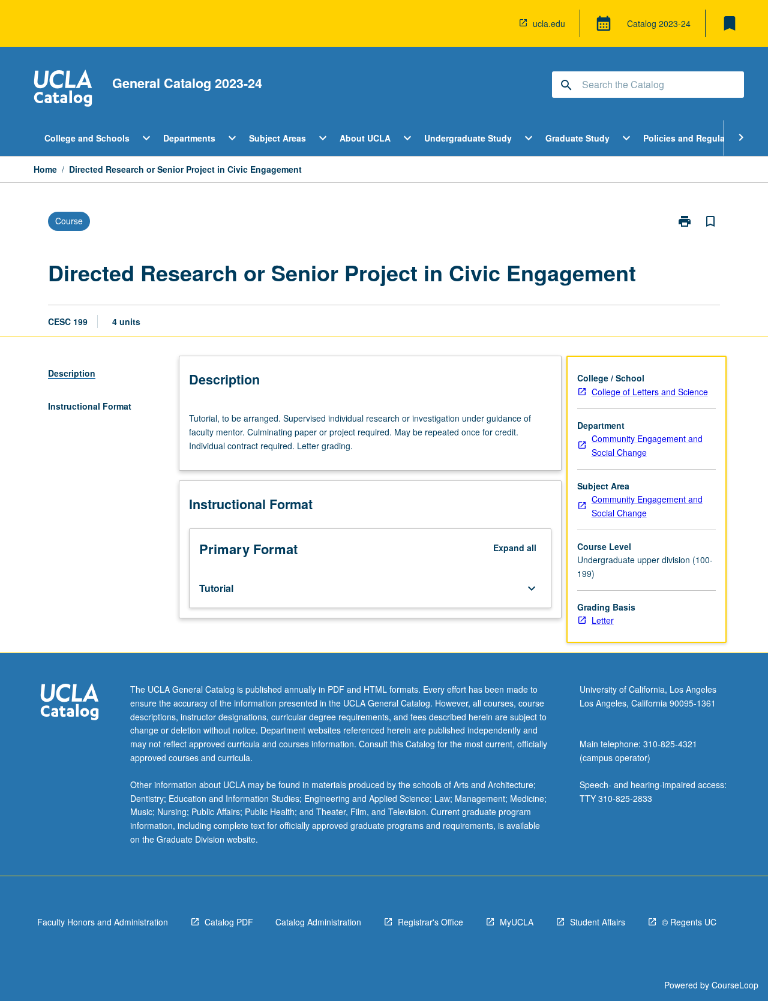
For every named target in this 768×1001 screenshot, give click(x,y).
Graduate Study (577, 138)
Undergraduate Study (468, 138)
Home (45, 169)
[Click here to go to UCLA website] (70, 703)
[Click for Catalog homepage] (63, 89)
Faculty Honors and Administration (102, 922)
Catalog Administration (318, 922)
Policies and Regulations (694, 138)
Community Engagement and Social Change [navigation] (647, 445)
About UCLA (365, 138)
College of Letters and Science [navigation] (650, 392)
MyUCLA (516, 922)
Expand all (514, 548)
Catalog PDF (229, 922)
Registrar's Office (430, 922)
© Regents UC (689, 922)
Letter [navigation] (603, 620)
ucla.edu (549, 23)
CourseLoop (735, 985)
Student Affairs (597, 922)
